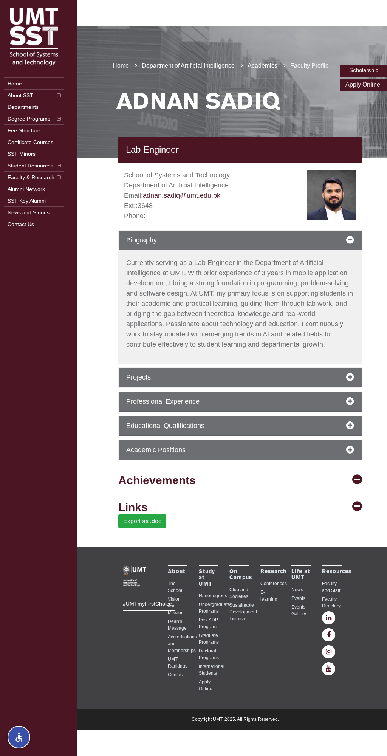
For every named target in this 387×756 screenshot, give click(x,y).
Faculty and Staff (331, 587)
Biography (141, 240)
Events (298, 598)
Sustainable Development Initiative (239, 612)
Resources (336, 571)
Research (273, 571)
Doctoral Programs (208, 654)
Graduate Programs (208, 639)
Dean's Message (177, 625)
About (176, 571)
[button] (19, 737)
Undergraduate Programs (208, 608)
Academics (262, 65)
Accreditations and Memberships (177, 643)
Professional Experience (163, 401)
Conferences (270, 583)
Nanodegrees (208, 595)
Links (133, 507)
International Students (208, 670)
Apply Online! (363, 84)
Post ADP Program (208, 623)
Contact (176, 674)
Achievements (157, 480)
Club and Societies (238, 593)
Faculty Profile (309, 65)
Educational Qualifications (165, 425)
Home (121, 65)
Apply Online (205, 685)
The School (175, 587)
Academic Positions (156, 450)
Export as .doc (142, 521)
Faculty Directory (331, 602)
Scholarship (363, 70)
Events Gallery (298, 610)
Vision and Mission (176, 605)
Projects (138, 377)
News (297, 589)
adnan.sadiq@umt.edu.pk (181, 195)
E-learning (268, 596)
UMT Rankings (177, 663)
